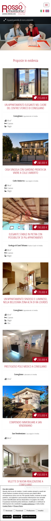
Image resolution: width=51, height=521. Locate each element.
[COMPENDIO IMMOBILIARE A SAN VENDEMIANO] (25, 401)
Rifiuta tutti (17, 516)
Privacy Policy (18, 506)
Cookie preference (28, 504)
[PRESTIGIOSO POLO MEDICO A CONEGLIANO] (25, 345)
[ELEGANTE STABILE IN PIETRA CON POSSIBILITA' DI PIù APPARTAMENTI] (25, 213)
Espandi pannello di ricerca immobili (20, 20)
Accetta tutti (7, 516)
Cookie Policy (7, 506)
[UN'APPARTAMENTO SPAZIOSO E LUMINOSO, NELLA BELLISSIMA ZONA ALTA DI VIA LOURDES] (25, 278)
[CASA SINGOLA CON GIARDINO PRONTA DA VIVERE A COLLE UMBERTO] (25, 148)
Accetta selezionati (29, 516)
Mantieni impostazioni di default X (37, 488)
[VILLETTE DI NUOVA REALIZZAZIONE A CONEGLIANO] (25, 460)
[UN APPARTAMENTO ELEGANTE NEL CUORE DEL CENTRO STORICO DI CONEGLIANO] (25, 84)
